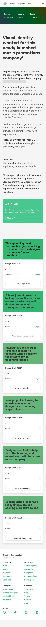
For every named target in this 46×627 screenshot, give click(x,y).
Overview (28, 589)
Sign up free (12, 218)
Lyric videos (8, 589)
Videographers (30, 565)
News (30, 3)
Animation (7, 600)
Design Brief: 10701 (13, 263)
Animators (28, 569)
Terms (27, 596)
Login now (9, 210)
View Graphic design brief (23, 336)
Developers (29, 580)
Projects (21, 3)
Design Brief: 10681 (13, 368)
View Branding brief (23, 488)
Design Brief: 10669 (13, 418)
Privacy (27, 600)
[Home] (5, 4)
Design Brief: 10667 (13, 468)
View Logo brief (23, 283)
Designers (28, 573)
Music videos (8, 596)
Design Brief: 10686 (13, 316)
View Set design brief (23, 538)
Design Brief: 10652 (13, 518)
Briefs (12, 3)
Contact (27, 603)
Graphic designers (10, 592)
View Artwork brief (23, 388)
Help (26, 592)
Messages (7, 576)
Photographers (30, 576)
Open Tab (7, 580)
